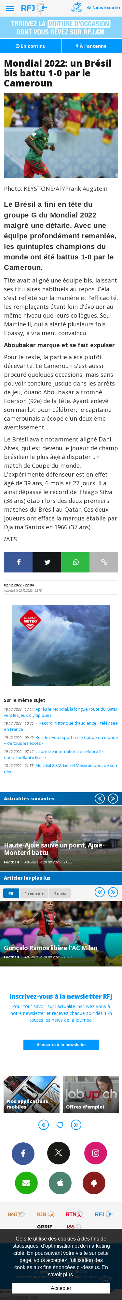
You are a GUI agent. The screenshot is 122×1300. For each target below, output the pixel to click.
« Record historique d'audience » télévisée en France (61, 726)
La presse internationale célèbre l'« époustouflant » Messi (53, 754)
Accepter (61, 1288)
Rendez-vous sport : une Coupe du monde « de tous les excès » (61, 740)
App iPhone (60, 1183)
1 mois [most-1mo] (60, 893)
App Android (94, 1183)
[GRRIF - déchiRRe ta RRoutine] (46, 1226)
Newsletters (26, 1183)
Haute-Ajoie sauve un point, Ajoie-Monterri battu (54, 848)
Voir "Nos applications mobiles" (32, 1094)
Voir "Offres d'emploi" (91, 1094)
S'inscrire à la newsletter (61, 1044)
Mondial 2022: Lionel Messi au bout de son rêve (60, 768)
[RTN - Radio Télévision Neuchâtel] (75, 1214)
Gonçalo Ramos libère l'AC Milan (50, 948)
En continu (33, 46)
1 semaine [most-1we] (34, 893)
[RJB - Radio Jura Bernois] (46, 1214)
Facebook (23, 1153)
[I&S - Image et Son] (75, 1226)
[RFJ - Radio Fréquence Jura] (104, 1214)
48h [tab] (11, 893)
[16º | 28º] (76, 0)
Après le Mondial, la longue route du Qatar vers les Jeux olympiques (60, 712)
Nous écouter (106, 7)
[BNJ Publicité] (17, 1214)
